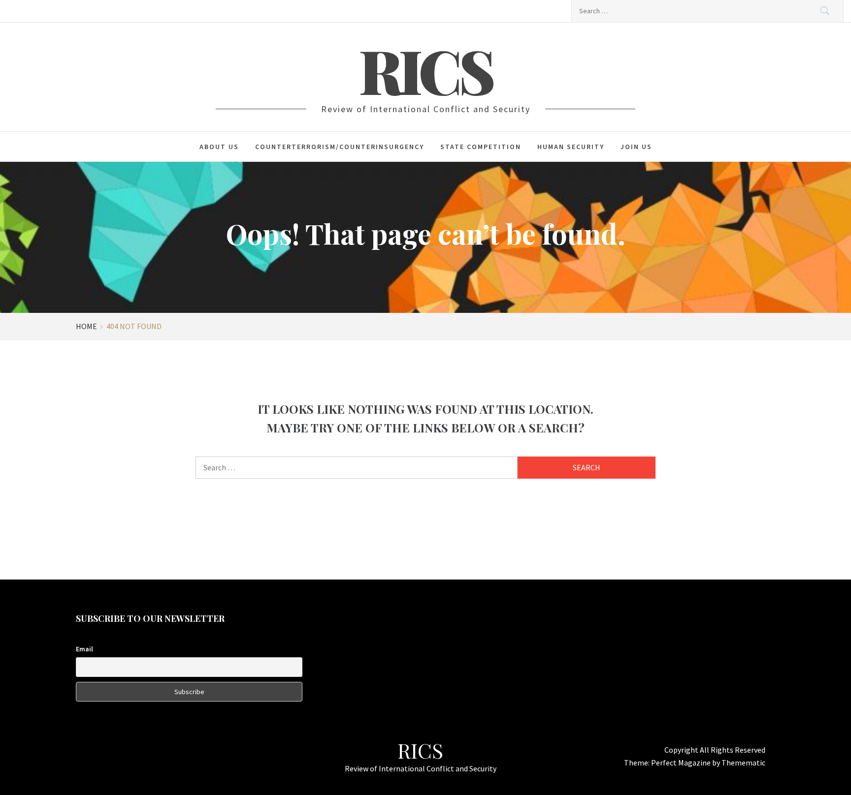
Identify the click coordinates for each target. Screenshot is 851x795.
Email (84, 648)
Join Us (636, 146)
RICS (425, 70)
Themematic (743, 762)
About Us (219, 146)
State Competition (480, 146)
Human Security (570, 146)
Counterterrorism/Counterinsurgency (339, 146)
